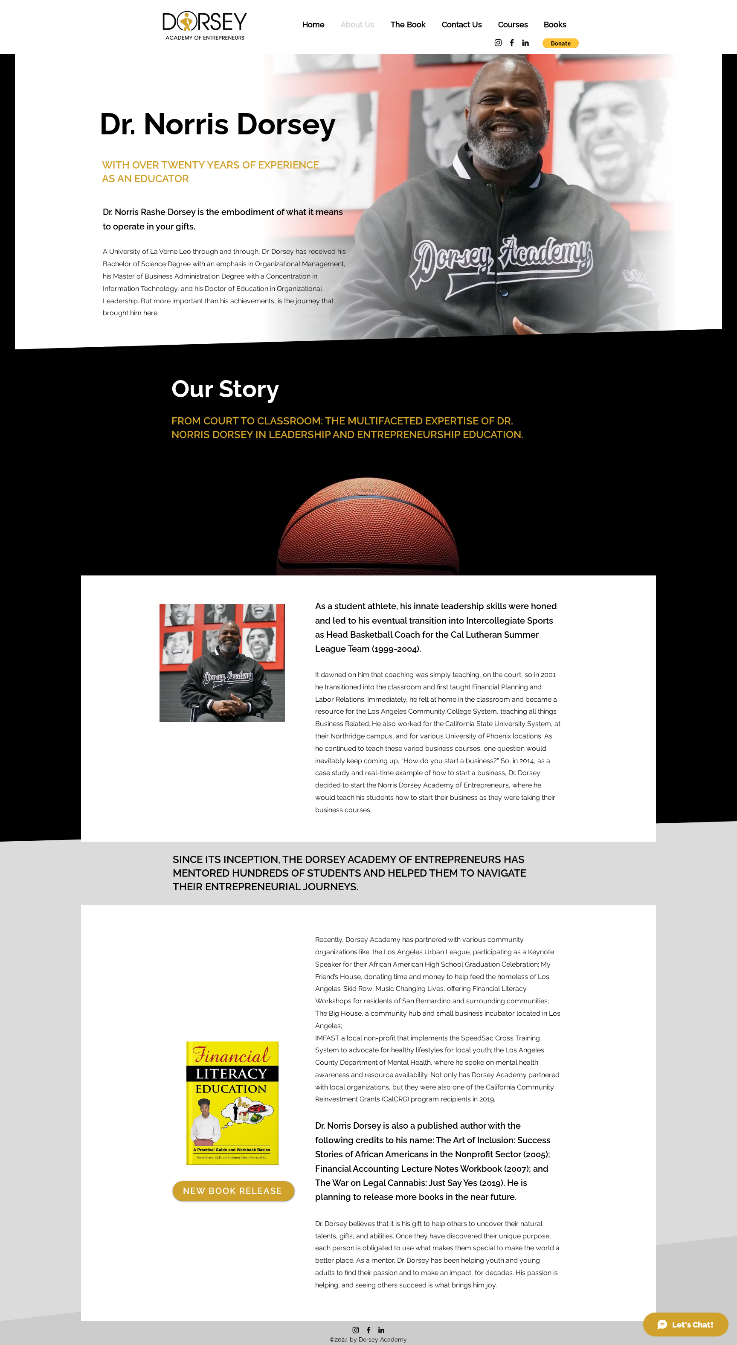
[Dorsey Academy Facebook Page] (511, 42)
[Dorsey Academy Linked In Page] (525, 42)
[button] (513, 24)
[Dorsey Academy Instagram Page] (498, 42)
